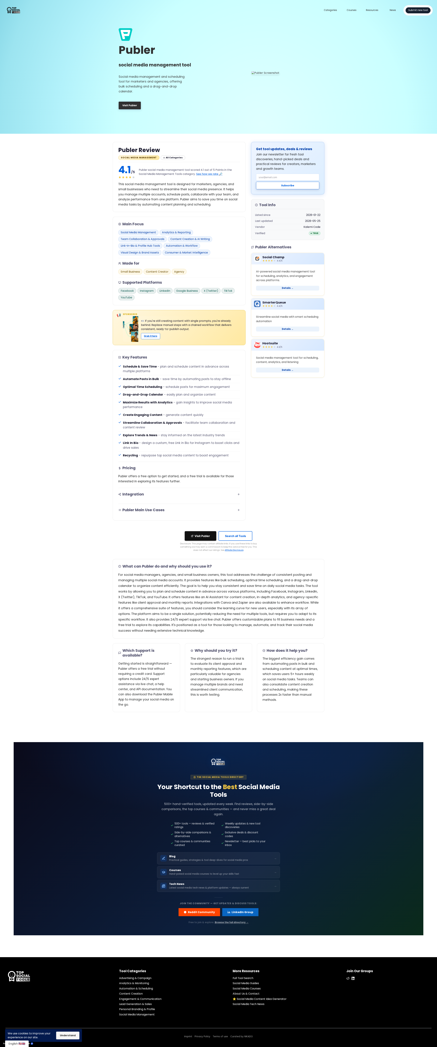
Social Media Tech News (248, 1004)
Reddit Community (201, 912)
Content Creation (131, 994)
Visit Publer (202, 536)
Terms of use (220, 1036)
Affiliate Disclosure (234, 550)
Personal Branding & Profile (137, 1009)
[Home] (14, 10)
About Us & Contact (246, 994)
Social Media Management (137, 1014)
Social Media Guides (246, 983)
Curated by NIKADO (241, 1036)
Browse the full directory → (232, 922)
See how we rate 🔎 (209, 174)
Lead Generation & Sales (135, 1004)
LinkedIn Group (242, 912)
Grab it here (150, 336)
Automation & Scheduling (136, 988)
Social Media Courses (247, 988)
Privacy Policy (202, 1036)
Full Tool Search (243, 978)
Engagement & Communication (140, 999)
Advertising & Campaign (135, 978)
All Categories (174, 157)
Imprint (188, 1036)
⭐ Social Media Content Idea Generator (259, 999)
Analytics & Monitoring (134, 983)
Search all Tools (235, 536)
